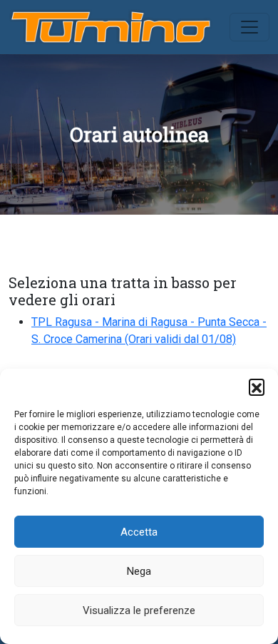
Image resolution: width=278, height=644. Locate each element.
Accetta (139, 532)
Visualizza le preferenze (139, 610)
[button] (256, 386)
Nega (139, 571)
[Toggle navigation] (249, 27)
